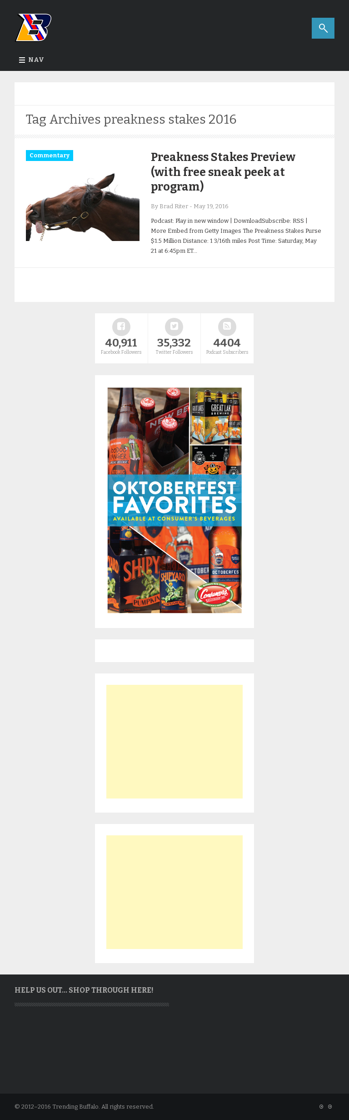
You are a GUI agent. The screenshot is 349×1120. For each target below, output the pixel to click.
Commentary (50, 155)
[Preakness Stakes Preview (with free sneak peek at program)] (83, 239)
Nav (36, 60)
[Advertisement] (174, 742)
